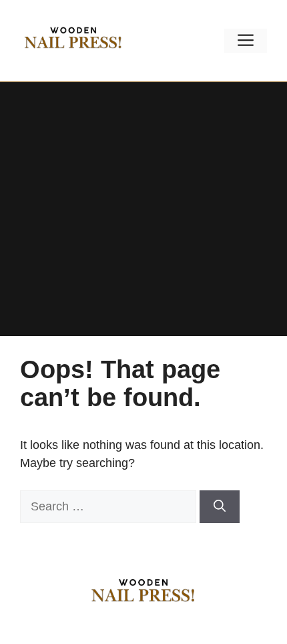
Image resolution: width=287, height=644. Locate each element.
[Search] (220, 506)
